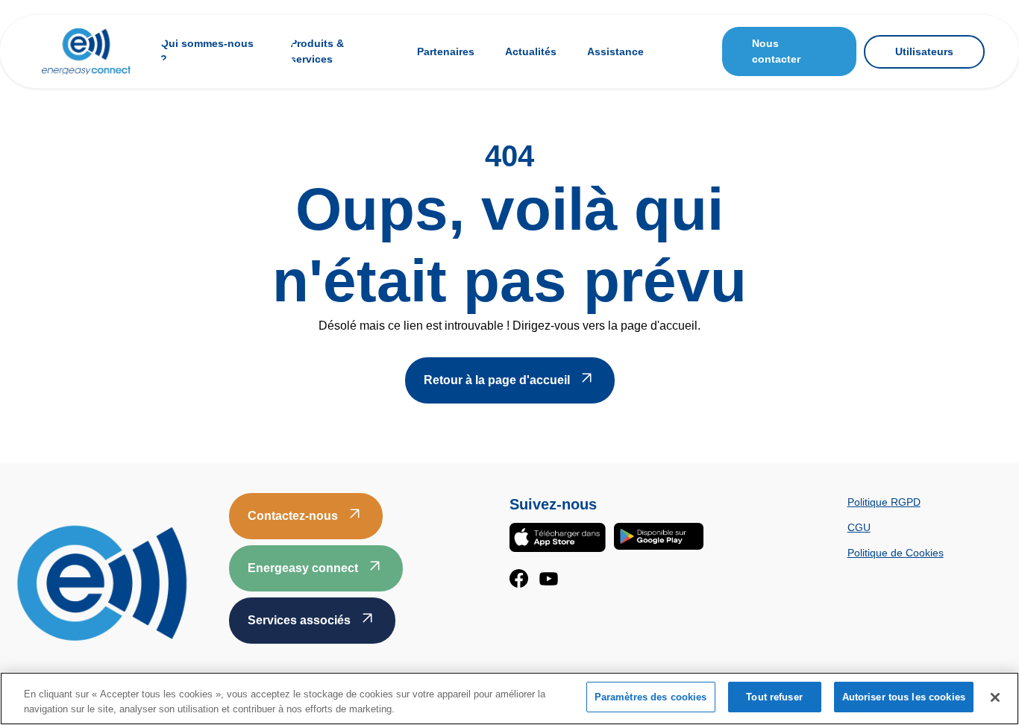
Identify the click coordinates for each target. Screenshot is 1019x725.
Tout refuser (774, 697)
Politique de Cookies (895, 553)
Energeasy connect (303, 568)
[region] (509, 698)
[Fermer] (995, 697)
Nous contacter (776, 51)
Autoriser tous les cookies (903, 697)
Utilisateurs (924, 51)
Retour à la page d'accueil (497, 380)
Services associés (299, 620)
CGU (859, 527)
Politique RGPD (884, 502)
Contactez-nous (293, 515)
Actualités (530, 51)
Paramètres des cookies (651, 697)
